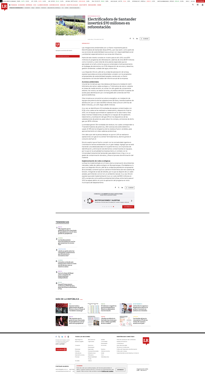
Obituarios (90, 355)
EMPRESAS (29, 5)
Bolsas (60, 282)
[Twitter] (133, 38)
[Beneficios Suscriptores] (197, 5)
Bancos (38, 7)
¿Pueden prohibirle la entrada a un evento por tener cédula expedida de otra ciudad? (109, 321)
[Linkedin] (137, 38)
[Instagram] (66, 337)
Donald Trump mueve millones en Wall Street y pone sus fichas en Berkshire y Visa (67, 287)
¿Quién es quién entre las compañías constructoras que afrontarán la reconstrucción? (66, 253)
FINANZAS (14, 5)
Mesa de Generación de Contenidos (126, 339)
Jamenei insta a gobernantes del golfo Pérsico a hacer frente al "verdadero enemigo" (77, 308)
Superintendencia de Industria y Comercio (128, 353)
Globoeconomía (105, 351)
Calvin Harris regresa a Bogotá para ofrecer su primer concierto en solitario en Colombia (140, 308)
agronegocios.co (73, 369)
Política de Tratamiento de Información (127, 349)
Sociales (77, 360)
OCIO (34, 5)
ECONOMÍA (21, 5)
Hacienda (60, 238)
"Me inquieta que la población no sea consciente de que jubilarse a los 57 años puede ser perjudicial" (67, 231)
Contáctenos (120, 343)
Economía (27, 7)
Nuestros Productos (122, 341)
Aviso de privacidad (122, 345)
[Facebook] (130, 38)
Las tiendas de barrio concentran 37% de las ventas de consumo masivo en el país (140, 321)
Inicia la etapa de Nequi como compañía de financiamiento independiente (66, 275)
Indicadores (78, 353)
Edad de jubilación (74, 7)
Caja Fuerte (91, 341)
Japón (66, 7)
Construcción (62, 249)
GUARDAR (145, 38)
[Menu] (10, 5)
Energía (103, 303)
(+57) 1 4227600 (60, 344)
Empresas (77, 349)
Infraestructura (91, 353)
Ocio (102, 355)
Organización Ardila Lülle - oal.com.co (142, 369)
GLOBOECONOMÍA (42, 5)
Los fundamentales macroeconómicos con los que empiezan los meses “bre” (66, 242)
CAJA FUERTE (83, 5)
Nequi (32, 7)
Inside (102, 353)
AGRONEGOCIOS (54, 5)
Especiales (91, 349)
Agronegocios (78, 339)
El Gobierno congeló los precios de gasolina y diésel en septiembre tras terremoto (108, 308)
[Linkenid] (63, 337)
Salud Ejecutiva (105, 357)
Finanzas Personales (93, 351)
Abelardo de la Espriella (54, 7)
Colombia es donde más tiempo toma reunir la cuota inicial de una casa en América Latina (67, 264)
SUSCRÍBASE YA (128, 206)
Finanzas (43, 7)
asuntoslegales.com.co (62, 369)
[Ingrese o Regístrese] (202, 5)
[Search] (193, 5)
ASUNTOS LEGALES (72, 5)
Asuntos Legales (79, 341)
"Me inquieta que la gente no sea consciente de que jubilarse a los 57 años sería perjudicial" (77, 321)
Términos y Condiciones (123, 347)
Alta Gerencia (91, 339)
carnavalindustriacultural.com (63, 371)
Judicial (103, 316)
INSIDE (99, 5)
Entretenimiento (137, 303)
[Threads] (69, 337)
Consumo (135, 316)
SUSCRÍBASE (200, 1)
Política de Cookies (107, 371)
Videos (90, 360)
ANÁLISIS (62, 5)
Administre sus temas (63, 56)
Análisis (103, 339)
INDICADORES (92, 5)
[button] (84, 201)
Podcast (77, 357)
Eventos (103, 349)
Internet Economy (79, 355)
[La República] (4, 7)
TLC (63, 7)
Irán (70, 303)
